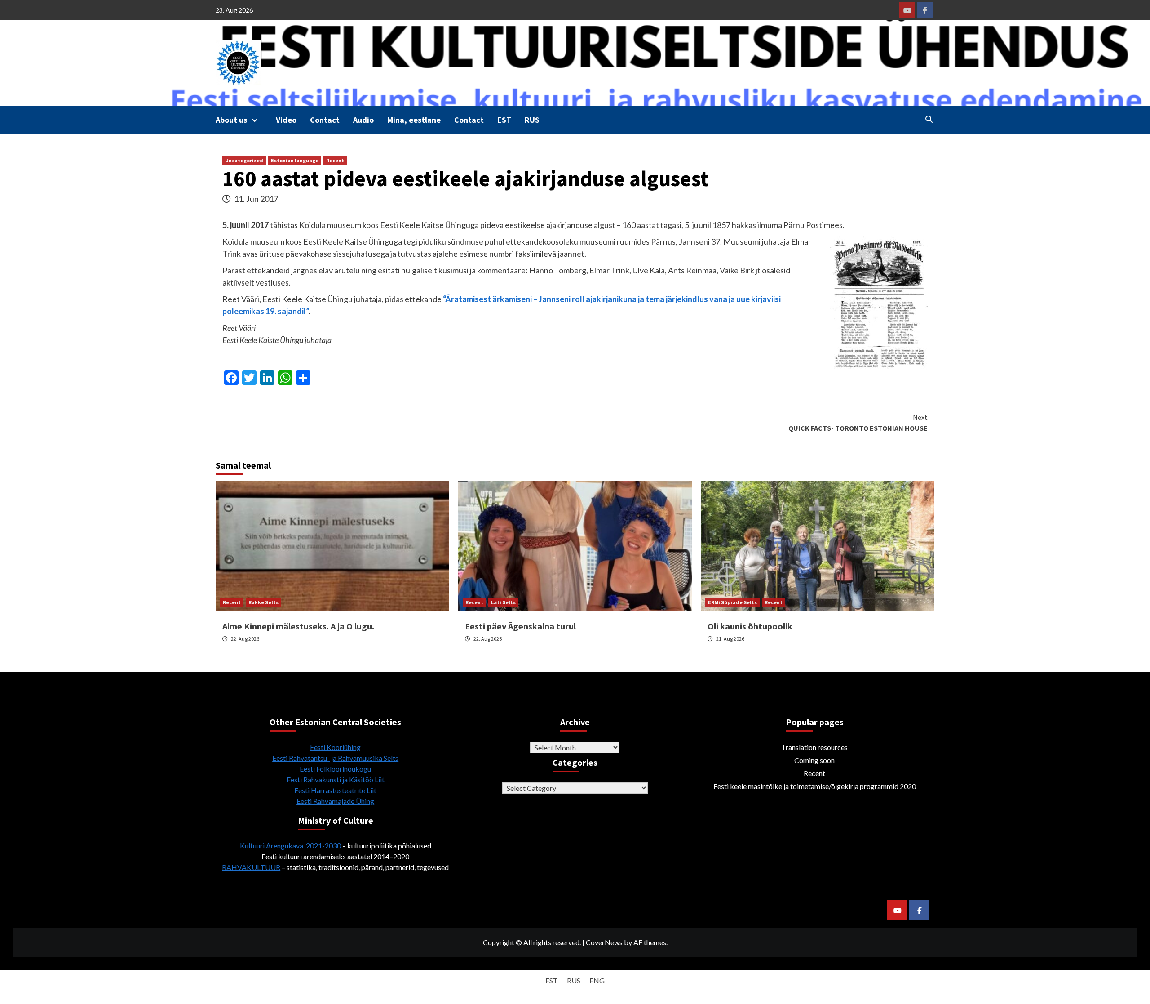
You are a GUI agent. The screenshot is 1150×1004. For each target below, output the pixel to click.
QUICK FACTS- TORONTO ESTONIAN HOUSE (858, 423)
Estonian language (294, 160)
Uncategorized (244, 160)
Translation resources (814, 747)
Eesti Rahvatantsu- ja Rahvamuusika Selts (335, 758)
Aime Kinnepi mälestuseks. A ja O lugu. (298, 626)
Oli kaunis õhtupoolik (750, 626)
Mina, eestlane (414, 120)
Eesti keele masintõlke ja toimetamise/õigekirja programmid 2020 (814, 786)
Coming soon (814, 760)
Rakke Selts (263, 602)
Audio (363, 120)
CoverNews (604, 942)
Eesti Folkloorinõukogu (335, 768)
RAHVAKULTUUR (251, 867)
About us (231, 120)
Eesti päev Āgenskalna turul (520, 626)
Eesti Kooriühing (335, 747)
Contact (325, 120)
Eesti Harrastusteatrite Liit (335, 790)
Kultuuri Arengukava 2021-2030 (290, 845)
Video (286, 120)
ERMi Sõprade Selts (732, 602)
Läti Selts (503, 602)
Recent (335, 160)
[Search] (928, 119)
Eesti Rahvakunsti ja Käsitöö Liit (336, 779)
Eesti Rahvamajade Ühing (335, 801)
